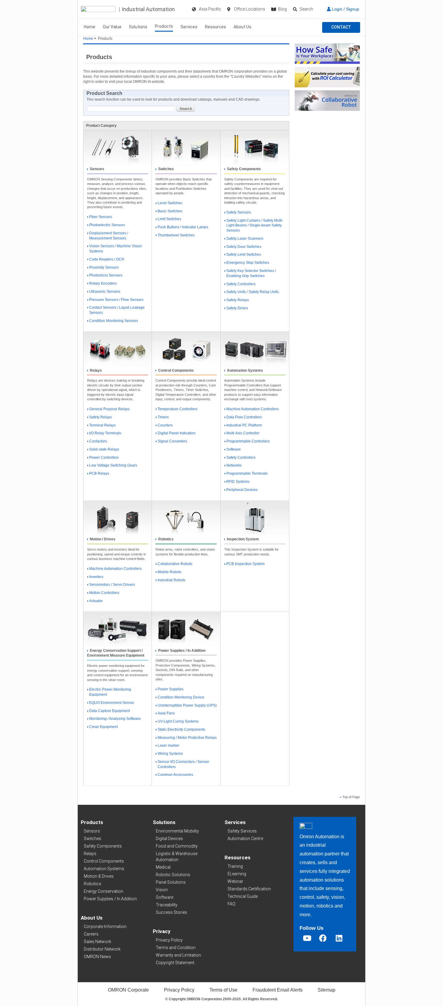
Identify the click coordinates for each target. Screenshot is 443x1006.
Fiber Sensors (100, 217)
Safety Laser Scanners (244, 238)
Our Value (112, 26)
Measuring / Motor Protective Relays (187, 738)
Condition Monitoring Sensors (113, 321)
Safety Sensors (238, 212)
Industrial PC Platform (244, 425)
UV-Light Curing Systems (178, 721)
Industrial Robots (171, 580)
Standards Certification (249, 888)
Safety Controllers (241, 284)
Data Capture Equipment (109, 711)
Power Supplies (171, 689)
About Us (242, 26)
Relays (90, 853)
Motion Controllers (104, 593)
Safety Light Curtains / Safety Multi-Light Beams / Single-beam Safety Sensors (254, 225)
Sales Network (97, 941)
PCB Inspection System (245, 564)
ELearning (237, 873)
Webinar (235, 881)
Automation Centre (245, 838)
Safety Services (242, 831)
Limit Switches (169, 219)
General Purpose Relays (109, 409)
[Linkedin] (339, 937)
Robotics (92, 883)
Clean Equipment (103, 727)
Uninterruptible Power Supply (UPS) (187, 705)
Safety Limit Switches (243, 254)
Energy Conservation (103, 891)
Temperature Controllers (177, 409)
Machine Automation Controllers (252, 409)
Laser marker (168, 745)
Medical (163, 867)
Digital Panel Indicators (177, 433)
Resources (215, 26)
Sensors (92, 831)
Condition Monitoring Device (181, 697)
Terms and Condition (176, 947)
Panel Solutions (171, 882)
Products (164, 26)
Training (235, 866)
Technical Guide (243, 896)
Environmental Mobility (177, 831)
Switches (92, 838)
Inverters (96, 577)
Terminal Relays (102, 425)
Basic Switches (170, 211)
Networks (234, 465)
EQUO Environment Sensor (111, 703)
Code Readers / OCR (106, 259)
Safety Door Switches (243, 247)
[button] (341, 27)
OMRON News (97, 956)
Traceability (167, 904)
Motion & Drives (99, 876)
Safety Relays (237, 300)
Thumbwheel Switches (176, 235)
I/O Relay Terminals (105, 433)
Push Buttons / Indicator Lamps (183, 227)
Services (189, 26)
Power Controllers (104, 457)
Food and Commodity (177, 846)
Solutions (138, 26)
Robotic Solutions (173, 874)
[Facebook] (323, 937)
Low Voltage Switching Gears (113, 465)
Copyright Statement (175, 962)
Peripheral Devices (242, 490)
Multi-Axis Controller (242, 433)
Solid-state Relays (104, 449)
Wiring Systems (170, 753)
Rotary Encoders (103, 283)
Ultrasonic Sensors (104, 291)
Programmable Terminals (247, 473)
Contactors (98, 441)
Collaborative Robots (175, 564)
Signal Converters (172, 441)
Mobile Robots (169, 572)
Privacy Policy (169, 940)
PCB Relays (99, 473)
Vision (162, 889)
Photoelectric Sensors (107, 225)
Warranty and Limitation (178, 955)
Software (233, 449)
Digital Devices (169, 838)
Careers (91, 934)
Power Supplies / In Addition (110, 898)
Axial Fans (166, 713)
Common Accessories (175, 775)
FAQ (231, 903)
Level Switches (170, 203)
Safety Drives (237, 308)
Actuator (96, 601)
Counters (165, 425)
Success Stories (171, 912)
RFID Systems (238, 482)
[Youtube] (307, 937)
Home (89, 26)
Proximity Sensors (104, 267)
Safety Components (103, 846)
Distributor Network (102, 949)
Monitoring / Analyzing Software (115, 719)
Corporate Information (105, 926)
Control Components (104, 861)
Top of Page (351, 797)
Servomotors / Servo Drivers (112, 585)
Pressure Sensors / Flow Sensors (116, 300)
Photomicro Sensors (105, 275)
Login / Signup (345, 9)
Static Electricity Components (181, 729)
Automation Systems (104, 868)
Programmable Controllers (248, 441)
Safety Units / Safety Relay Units (252, 292)
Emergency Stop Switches (247, 263)
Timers (163, 417)
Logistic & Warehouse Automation (176, 856)
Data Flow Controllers (244, 417)
